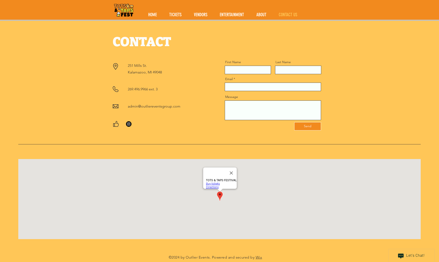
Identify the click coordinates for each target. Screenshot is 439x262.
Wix (259, 257)
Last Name (283, 62)
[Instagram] (128, 124)
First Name (233, 62)
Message (231, 96)
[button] (261, 15)
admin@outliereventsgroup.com (154, 106)
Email (229, 79)
